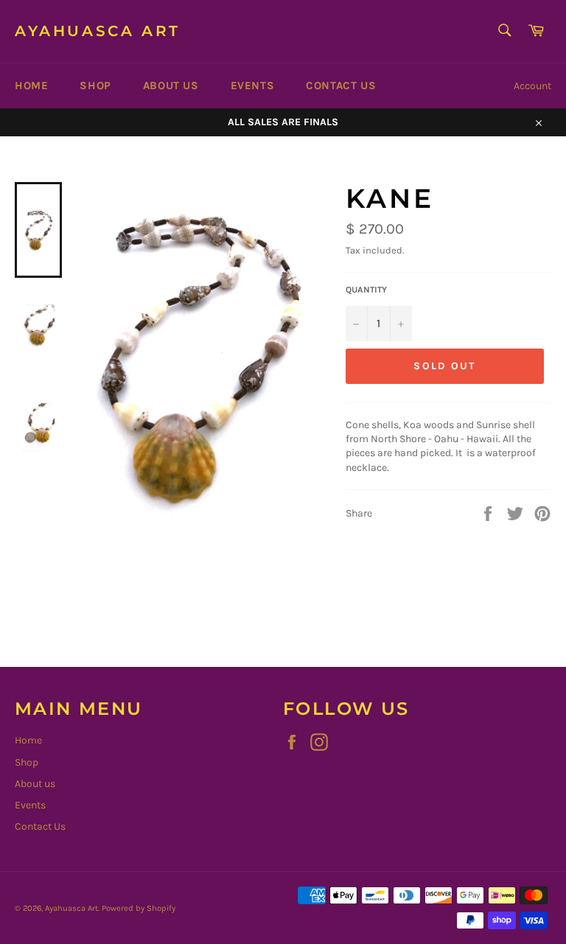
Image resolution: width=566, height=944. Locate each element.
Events (253, 85)
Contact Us (341, 85)
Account (532, 86)
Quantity (366, 289)
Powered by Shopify (138, 908)
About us (171, 85)
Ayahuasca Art (98, 31)
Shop (95, 85)
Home (31, 85)
